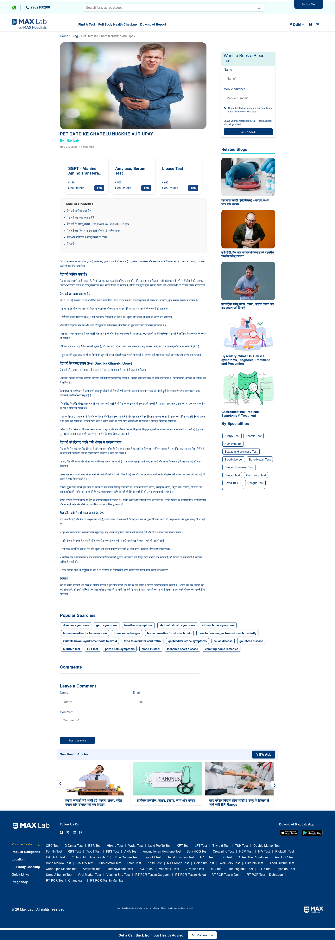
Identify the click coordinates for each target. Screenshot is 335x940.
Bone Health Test (260, 459)
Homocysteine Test (120, 868)
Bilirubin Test (254, 863)
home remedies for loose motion (85, 633)
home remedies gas (127, 633)
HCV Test (245, 851)
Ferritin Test (54, 851)
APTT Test (207, 857)
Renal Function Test (180, 857)
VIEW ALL (263, 754)
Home (64, 36)
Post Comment (77, 740)
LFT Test (201, 845)
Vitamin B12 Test (118, 874)
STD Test (264, 868)
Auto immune (232, 444)
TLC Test (226, 857)
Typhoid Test (152, 857)
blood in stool (151, 649)
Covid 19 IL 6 (232, 483)
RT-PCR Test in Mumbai (106, 880)
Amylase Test (92, 868)
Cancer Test (232, 475)
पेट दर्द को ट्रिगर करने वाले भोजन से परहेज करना (94, 230)
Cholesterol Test (110, 863)
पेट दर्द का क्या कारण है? (80, 217)
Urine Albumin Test (59, 874)
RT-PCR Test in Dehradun (265, 874)
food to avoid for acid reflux (142, 641)
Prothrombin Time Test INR (89, 857)
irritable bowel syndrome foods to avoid (90, 641)
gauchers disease (251, 641)
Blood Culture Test (281, 863)
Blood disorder (233, 459)
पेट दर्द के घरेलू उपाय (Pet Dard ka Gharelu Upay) (98, 224)
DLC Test (216, 868)
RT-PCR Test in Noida (190, 874)
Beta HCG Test (197, 851)
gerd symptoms (106, 625)
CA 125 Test (84, 863)
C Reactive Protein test (253, 857)
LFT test (92, 649)
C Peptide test (194, 868)
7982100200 (40, 7)
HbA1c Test (115, 845)
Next (274, 784)
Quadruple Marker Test (61, 868)
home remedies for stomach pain (169, 633)
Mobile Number (234, 89)
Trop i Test (93, 851)
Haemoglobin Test (240, 868)
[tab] (26, 846)
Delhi (296, 24)
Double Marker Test (266, 845)
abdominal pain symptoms (177, 625)
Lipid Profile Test (159, 845)
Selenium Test (204, 863)
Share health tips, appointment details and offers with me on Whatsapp (250, 109)
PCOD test (146, 868)
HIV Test (264, 851)
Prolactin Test (284, 851)
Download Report (153, 24)
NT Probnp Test (178, 863)
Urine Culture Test (125, 857)
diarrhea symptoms (76, 625)
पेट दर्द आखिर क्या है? (79, 211)
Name (228, 69)
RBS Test (74, 851)
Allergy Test (231, 436)
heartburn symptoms (138, 625)
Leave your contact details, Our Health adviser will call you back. (248, 122)
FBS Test (112, 851)
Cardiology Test (256, 475)
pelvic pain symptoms (120, 649)
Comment (66, 712)
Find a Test (86, 24)
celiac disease (223, 641)
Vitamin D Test (169, 868)
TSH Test (241, 845)
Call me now (205, 935)
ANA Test (130, 851)
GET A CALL (248, 132)
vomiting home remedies (221, 649)
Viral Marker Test (89, 874)
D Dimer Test (74, 845)
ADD (99, 188)
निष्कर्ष (74, 244)
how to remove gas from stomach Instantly (227, 633)
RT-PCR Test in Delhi (226, 874)
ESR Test (94, 845)
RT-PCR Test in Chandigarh (65, 880)
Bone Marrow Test (58, 863)
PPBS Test (154, 863)
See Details (76, 188)
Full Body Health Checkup (117, 24)
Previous (60, 784)
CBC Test (52, 845)
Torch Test (134, 863)
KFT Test (183, 845)
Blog (75, 36)
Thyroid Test (220, 845)
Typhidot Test (286, 868)
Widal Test (135, 845)
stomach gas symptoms (218, 625)
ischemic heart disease (182, 649)
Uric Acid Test (55, 857)
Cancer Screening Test (239, 467)
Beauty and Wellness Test (240, 451)
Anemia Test (254, 436)
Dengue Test (255, 483)
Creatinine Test (223, 851)
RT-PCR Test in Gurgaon (152, 874)
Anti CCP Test (284, 857)
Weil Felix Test (229, 863)
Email (137, 692)
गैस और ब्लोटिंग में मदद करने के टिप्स (87, 237)
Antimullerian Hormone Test (162, 851)
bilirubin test (71, 649)
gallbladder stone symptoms (187, 641)
